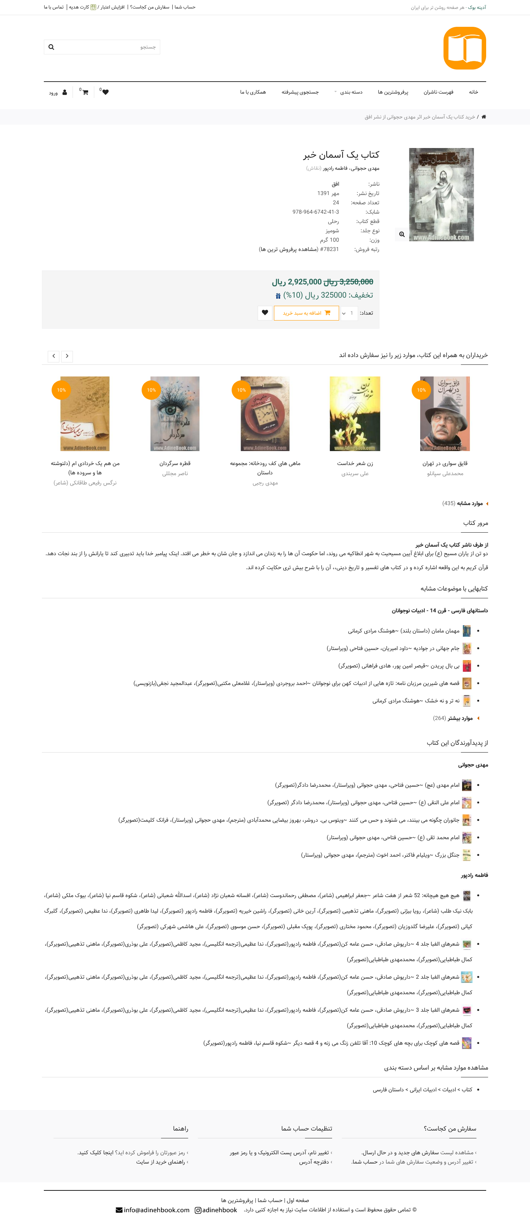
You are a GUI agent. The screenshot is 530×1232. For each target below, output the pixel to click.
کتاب (467, 1089)
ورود (54, 93)
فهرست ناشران (439, 92)
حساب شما (185, 7)
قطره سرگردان (175, 463)
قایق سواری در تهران (445, 463)
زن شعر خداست (355, 463)
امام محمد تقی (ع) (439, 837)
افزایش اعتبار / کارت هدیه (97, 7)
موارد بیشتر (460, 718)
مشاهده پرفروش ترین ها (289, 249)
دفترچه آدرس (314, 1162)
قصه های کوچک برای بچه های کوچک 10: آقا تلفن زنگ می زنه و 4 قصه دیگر (377, 1043)
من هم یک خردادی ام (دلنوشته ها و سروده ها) (85, 468)
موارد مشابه (470, 503)
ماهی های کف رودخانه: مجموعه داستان (265, 468)
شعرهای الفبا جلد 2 (438, 977)
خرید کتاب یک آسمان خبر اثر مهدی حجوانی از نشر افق (420, 117)
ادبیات (449, 1089)
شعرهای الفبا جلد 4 (438, 944)
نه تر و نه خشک (443, 701)
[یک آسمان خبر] (402, 234)
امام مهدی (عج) (443, 785)
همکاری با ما (253, 92)
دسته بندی (351, 92)
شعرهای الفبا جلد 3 (438, 1010)
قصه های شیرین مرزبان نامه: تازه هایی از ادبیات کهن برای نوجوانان (386, 683)
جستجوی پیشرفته (300, 92)
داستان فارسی (388, 1089)
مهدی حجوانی (365, 168)
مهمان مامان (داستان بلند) (430, 631)
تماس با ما (54, 7)
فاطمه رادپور (335, 168)
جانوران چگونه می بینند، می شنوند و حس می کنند (405, 820)
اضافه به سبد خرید (302, 313)
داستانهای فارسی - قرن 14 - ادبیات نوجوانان (440, 610)
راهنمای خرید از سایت (160, 1162)
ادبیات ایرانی (423, 1089)
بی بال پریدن (446, 666)
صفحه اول (298, 1200)
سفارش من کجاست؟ (149, 7)
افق (335, 184)
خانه (473, 92)
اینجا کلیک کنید (96, 1152)
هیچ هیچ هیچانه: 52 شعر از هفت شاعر (416, 895)
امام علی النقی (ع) (440, 802)
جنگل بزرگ (448, 855)
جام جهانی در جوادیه (437, 648)
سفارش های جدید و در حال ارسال (401, 1152)
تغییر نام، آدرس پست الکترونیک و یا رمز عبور (279, 1152)
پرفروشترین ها (393, 92)
